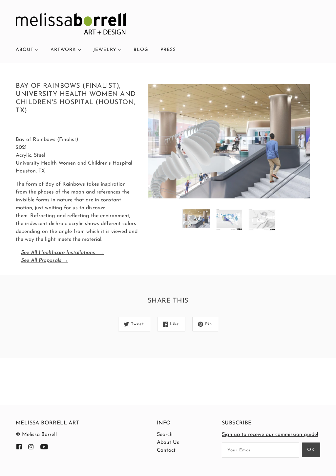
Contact (166, 450)
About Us (168, 442)
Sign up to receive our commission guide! (270, 434)
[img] (19, 446)
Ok (311, 449)
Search (165, 434)
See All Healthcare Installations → (62, 252)
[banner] (71, 23)
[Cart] (320, 45)
